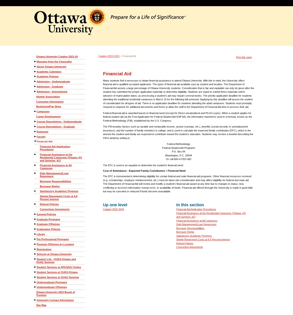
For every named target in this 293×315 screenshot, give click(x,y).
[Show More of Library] (35, 234)
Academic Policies (48, 76)
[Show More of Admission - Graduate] (35, 86)
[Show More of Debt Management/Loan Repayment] (35, 173)
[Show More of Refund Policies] (35, 204)
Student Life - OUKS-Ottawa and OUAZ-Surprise (56, 260)
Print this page (244, 57)
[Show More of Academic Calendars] (35, 72)
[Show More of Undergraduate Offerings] (35, 287)
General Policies (46, 214)
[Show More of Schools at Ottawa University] (35, 254)
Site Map (41, 305)
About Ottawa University (51, 66)
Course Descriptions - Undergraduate (59, 121)
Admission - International (52, 91)
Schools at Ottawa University (54, 254)
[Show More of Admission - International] (35, 91)
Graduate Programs (48, 219)
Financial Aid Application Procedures (55, 148)
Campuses (43, 111)
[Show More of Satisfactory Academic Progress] (35, 191)
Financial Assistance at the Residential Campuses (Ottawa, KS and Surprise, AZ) (61, 157)
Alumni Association (48, 96)
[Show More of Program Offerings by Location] (35, 244)
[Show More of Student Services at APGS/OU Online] (35, 267)
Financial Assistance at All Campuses (56, 167)
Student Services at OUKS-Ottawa (57, 272)
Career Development (48, 116)
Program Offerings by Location (55, 244)
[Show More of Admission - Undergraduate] (35, 81)
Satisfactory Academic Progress (59, 191)
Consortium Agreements (55, 209)
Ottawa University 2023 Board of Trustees (55, 293)
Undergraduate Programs (52, 282)
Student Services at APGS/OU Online (59, 267)
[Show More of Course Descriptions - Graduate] (35, 126)
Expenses (42, 131)
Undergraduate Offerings (52, 287)
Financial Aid (44, 141)
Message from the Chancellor (54, 61)
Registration (44, 249)
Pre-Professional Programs (53, 239)
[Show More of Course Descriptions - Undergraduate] (35, 121)
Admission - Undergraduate (53, 81)
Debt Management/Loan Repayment (54, 175)
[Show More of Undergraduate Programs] (35, 282)
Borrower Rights (50, 186)
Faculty (41, 136)
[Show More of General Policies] (35, 214)
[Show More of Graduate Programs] (35, 219)
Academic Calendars (49, 71)
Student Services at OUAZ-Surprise (58, 277)
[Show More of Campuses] (35, 111)
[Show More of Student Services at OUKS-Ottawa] (35, 272)
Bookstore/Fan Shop (48, 106)
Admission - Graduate (50, 86)
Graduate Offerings (48, 224)
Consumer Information (50, 101)
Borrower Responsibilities (55, 181)
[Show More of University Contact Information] (35, 300)
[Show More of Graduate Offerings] (35, 224)
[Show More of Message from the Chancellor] (35, 61)
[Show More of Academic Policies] (35, 76)
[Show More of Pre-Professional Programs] (35, 239)
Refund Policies (49, 204)
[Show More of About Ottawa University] (35, 66)
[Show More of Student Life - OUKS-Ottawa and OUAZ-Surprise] (35, 259)
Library (41, 234)
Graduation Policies (48, 229)
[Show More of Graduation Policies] (35, 229)
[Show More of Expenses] (35, 131)
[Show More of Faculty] (35, 137)
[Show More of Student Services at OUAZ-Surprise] (35, 277)
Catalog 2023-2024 (108, 56)
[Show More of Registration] (35, 249)
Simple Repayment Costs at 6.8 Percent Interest (58, 198)
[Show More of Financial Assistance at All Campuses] (35, 165)
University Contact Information (55, 300)
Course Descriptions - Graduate (56, 126)
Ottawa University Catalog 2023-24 (57, 56)
